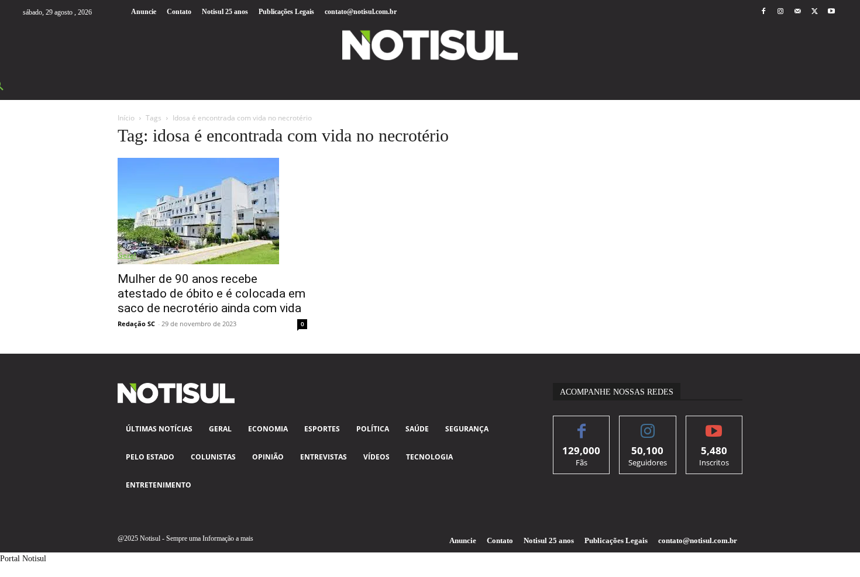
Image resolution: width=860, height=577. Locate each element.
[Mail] (797, 12)
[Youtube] (831, 12)
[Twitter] (814, 12)
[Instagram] (780, 12)
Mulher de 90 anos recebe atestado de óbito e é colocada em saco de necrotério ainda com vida (211, 293)
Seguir (648, 424)
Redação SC (136, 323)
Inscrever (714, 424)
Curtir (581, 424)
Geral (127, 255)
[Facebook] (763, 12)
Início (126, 118)
